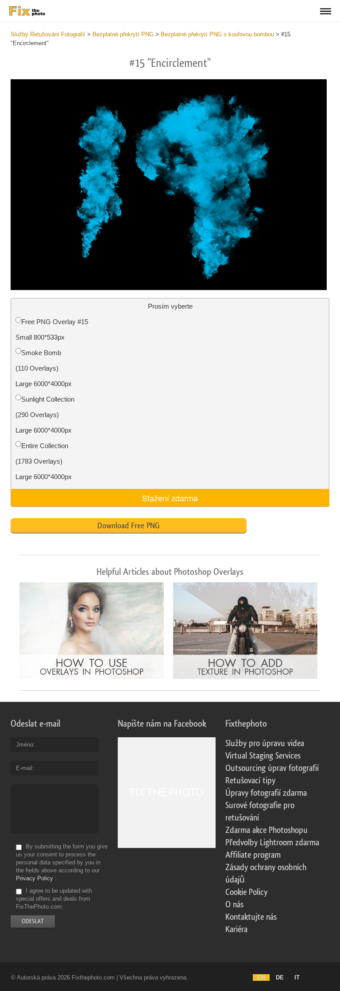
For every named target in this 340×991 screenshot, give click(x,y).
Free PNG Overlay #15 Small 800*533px (51, 329)
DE (280, 977)
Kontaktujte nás (251, 917)
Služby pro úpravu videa (264, 743)
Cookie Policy (246, 892)
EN (261, 977)
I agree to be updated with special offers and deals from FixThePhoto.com (54, 898)
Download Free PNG (128, 526)
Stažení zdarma (170, 497)
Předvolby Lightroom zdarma (272, 842)
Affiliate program (253, 855)
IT (297, 977)
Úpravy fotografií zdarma (266, 793)
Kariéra (236, 929)
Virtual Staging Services (263, 755)
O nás (234, 904)
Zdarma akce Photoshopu (266, 830)
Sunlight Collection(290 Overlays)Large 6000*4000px (44, 414)
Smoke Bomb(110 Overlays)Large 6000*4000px (43, 368)
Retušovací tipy (250, 780)
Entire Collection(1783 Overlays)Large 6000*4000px (43, 461)
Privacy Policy (34, 878)
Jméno (24, 744)
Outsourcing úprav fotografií (272, 768)
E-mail (24, 768)
